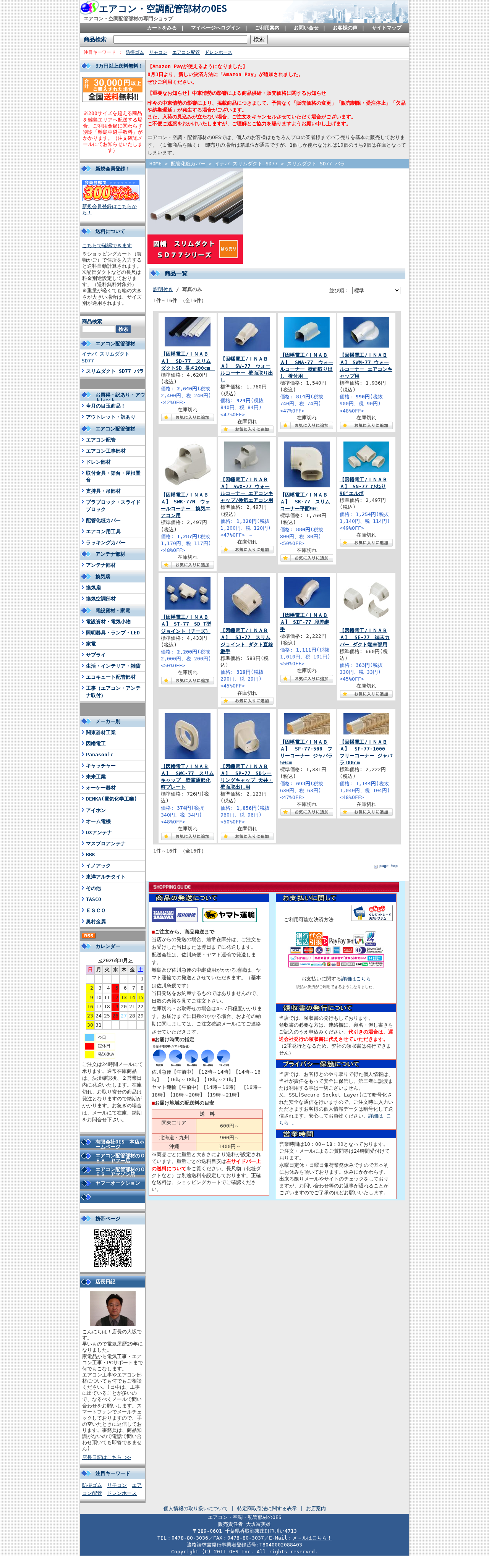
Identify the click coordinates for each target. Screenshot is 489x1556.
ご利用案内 (267, 28)
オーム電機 (98, 821)
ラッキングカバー (106, 542)
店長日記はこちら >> (106, 1457)
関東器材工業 (101, 732)
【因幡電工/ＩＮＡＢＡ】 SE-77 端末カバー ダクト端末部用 (365, 637)
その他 (93, 888)
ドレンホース (218, 52)
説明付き (163, 289)
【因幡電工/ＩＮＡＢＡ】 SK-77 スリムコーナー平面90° (305, 501)
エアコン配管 (186, 52)
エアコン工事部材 (106, 451)
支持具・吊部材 (103, 491)
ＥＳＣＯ (96, 910)
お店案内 (316, 1508)
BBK (90, 854)
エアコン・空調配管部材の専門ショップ (128, 18)
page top (388, 866)
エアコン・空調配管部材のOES (163, 8)
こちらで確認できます (107, 245)
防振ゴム (135, 52)
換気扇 (93, 587)
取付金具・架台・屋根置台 (113, 476)
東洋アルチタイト (106, 877)
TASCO (93, 899)
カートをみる (162, 28)
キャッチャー (101, 765)
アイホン (96, 810)
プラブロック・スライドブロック (113, 505)
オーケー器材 (101, 788)
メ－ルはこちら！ (312, 1538)
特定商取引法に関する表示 (267, 1508)
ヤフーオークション (118, 1183)
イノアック (98, 866)
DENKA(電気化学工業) (111, 799)
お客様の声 (345, 28)
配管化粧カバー (103, 520)
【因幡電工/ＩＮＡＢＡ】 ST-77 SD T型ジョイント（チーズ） (186, 624)
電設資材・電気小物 (108, 621)
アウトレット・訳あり (111, 417)
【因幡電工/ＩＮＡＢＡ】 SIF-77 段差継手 (304, 622)
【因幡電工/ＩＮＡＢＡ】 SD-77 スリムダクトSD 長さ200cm (188, 360)
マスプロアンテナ (106, 843)
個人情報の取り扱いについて (196, 1508)
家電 (91, 644)
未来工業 (96, 777)
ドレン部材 (98, 462)
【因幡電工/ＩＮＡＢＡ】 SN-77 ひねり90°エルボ (363, 486)
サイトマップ (387, 28)
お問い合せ (306, 28)
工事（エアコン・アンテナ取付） (113, 691)
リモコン (158, 52)
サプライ (96, 655)
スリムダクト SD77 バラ (115, 371)
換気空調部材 (101, 599)
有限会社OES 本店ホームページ (120, 1144)
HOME (155, 164)
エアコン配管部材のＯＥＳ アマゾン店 (120, 1171)
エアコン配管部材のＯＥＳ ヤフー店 (120, 1158)
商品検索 (95, 39)
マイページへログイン (216, 28)
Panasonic (99, 754)
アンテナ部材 (101, 565)
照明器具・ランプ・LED (113, 633)
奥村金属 (96, 921)
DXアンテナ (99, 832)
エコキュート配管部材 (111, 677)
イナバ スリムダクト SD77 (106, 357)
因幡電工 (96, 743)
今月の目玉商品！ (106, 406)
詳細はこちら (356, 979)
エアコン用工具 (103, 531)
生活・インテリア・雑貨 (113, 666)
